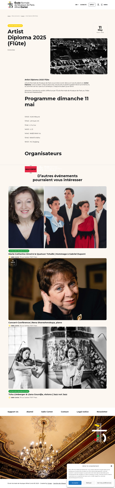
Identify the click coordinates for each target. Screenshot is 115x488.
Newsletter (102, 412)
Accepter (75, 483)
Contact (65, 412)
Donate (83, 4)
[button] (111, 466)
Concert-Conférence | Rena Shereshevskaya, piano (35, 322)
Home (9, 16)
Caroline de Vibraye (59, 483)
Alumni (30, 412)
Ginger (50, 483)
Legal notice (83, 412)
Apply (92, 4)
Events (22, 16)
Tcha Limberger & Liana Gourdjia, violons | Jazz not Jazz (37, 394)
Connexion (98, 4)
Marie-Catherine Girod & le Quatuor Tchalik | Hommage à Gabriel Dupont (47, 254)
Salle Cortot (47, 412)
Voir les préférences (104, 483)
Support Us (13, 412)
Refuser (89, 483)
